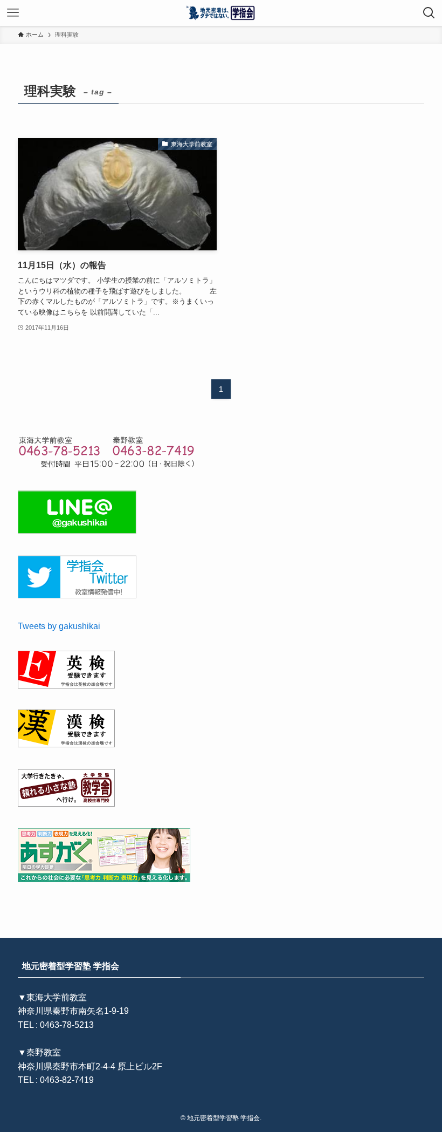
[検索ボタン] (429, 13)
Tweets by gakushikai (59, 626)
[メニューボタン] (13, 13)
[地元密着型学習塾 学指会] (221, 13)
